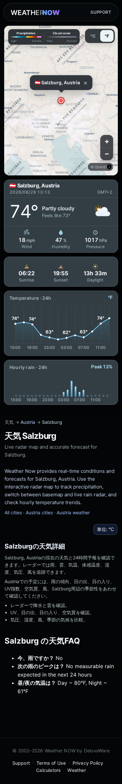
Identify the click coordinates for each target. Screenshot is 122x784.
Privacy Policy (88, 763)
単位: (105, 529)
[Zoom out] (107, 154)
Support (100, 12)
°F (107, 36)
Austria (27, 422)
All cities (13, 512)
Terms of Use (51, 763)
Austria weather (73, 512)
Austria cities (39, 512)
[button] (61, 100)
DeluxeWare (97, 750)
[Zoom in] (107, 141)
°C (93, 36)
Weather (76, 770)
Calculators (48, 770)
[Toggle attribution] (109, 167)
